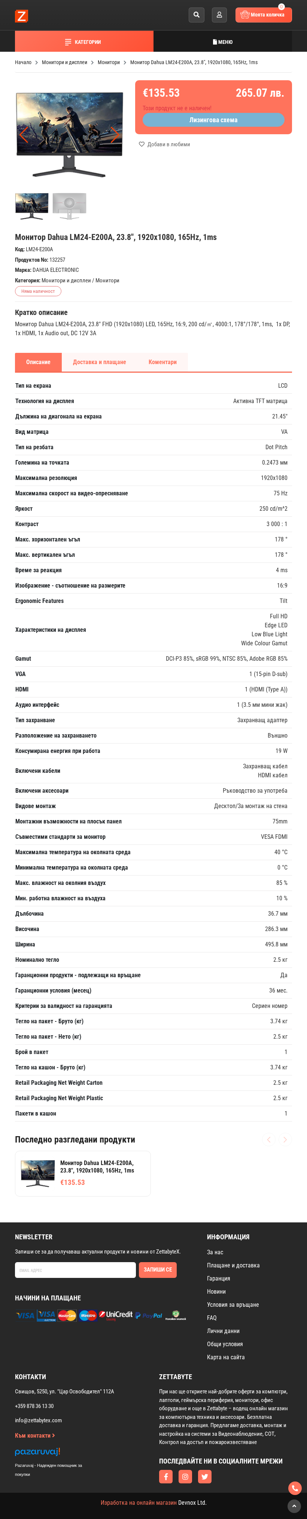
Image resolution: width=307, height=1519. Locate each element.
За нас (215, 1252)
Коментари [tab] (163, 362)
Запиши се (158, 1269)
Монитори (107, 280)
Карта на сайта (226, 1357)
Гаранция (218, 1278)
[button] (115, 135)
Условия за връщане (233, 1304)
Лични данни (223, 1331)
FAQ (212, 1317)
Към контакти (33, 1435)
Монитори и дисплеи (66, 280)
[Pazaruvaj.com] (56, 1454)
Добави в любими (168, 144)
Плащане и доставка (233, 1265)
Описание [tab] (38, 362)
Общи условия (225, 1344)
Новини (216, 1291)
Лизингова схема (213, 120)
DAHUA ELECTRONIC (56, 270)
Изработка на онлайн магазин (139, 1502)
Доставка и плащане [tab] (99, 362)
